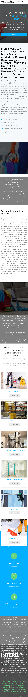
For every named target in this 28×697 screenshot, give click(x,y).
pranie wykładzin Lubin (18, 683)
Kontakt (14, 34)
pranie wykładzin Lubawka (9, 681)
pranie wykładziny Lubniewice (17, 687)
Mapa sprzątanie (17, 695)
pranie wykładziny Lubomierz (10, 689)
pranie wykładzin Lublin (9, 685)
